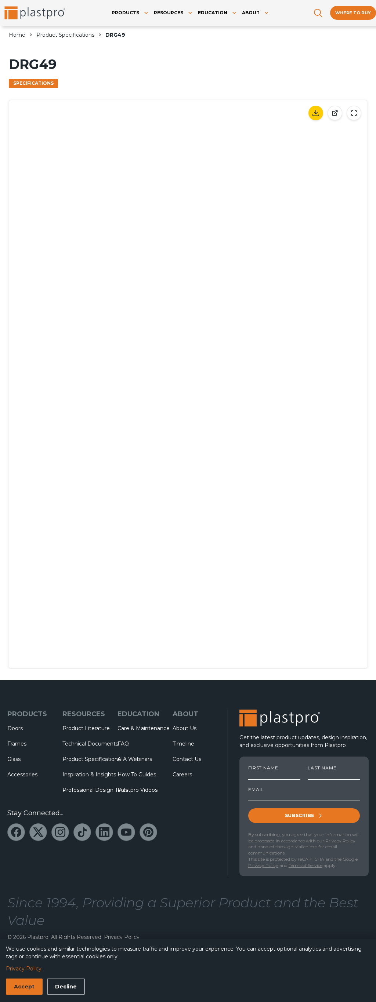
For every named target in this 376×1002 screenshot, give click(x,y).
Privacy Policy (340, 840)
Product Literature (84, 728)
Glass (14, 759)
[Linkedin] (104, 832)
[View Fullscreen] (354, 113)
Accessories (22, 774)
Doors (15, 728)
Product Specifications (65, 35)
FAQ (123, 743)
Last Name (322, 767)
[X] (38, 832)
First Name (263, 767)
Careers (182, 774)
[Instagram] (60, 832)
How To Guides (137, 774)
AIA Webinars (135, 759)
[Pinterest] (148, 832)
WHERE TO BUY (353, 12)
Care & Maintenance (139, 728)
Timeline (183, 743)
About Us (184, 728)
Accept (24, 986)
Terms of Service (305, 865)
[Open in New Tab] (335, 113)
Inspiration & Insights (84, 774)
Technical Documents (84, 743)
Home (17, 35)
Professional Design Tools (84, 790)
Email (256, 789)
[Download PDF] (315, 113)
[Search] (318, 13)
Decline (66, 986)
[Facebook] (16, 832)
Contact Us (187, 759)
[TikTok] (82, 832)
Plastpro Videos (138, 790)
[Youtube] (126, 832)
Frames (16, 743)
